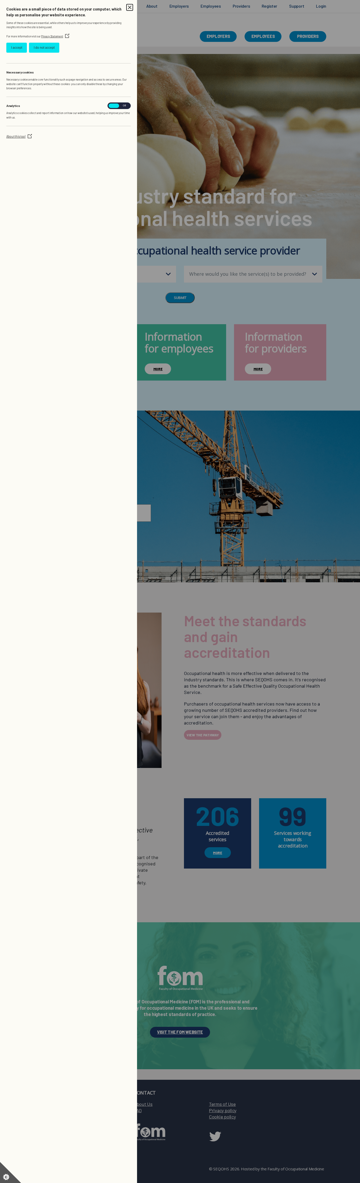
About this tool (19, 136)
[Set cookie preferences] (10, 1172)
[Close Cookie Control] (130, 7)
